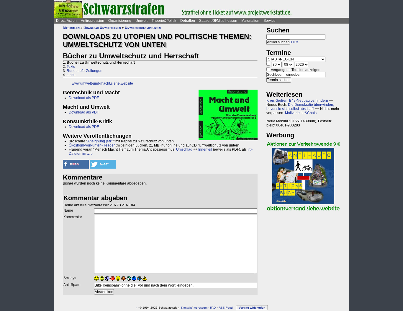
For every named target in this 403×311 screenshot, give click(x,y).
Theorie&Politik (164, 21)
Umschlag (184, 149)
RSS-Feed (226, 307)
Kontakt (186, 307)
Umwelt (141, 21)
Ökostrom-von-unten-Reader (92, 145)
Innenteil (205, 149)
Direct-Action (66, 21)
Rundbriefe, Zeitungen (84, 71)
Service (269, 21)
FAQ (213, 307)
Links (71, 75)
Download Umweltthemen (102, 28)
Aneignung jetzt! (100, 141)
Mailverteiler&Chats (301, 113)
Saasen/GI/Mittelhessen (218, 21)
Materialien (250, 21)
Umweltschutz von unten (143, 28)
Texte (71, 67)
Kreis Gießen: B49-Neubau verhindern (297, 100)
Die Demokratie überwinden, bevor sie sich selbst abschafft (300, 107)
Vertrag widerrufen (252, 307)
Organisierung (119, 21)
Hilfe (295, 42)
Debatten (187, 21)
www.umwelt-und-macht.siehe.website (102, 83)
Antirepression (92, 21)
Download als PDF (84, 98)
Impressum (200, 307)
